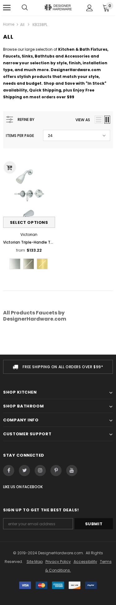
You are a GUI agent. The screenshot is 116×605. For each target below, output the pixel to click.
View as (82, 119)
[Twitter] (24, 470)
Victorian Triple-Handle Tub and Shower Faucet (29, 242)
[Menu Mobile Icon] (7, 7)
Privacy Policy (58, 561)
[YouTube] (71, 470)
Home (8, 24)
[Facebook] (8, 470)
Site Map (35, 561)
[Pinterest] (56, 470)
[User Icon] (89, 8)
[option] (58, 367)
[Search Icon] (25, 8)
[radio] (15, 264)
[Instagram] (40, 470)
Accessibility (85, 561)
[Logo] (58, 7)
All (22, 24)
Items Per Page (20, 135)
